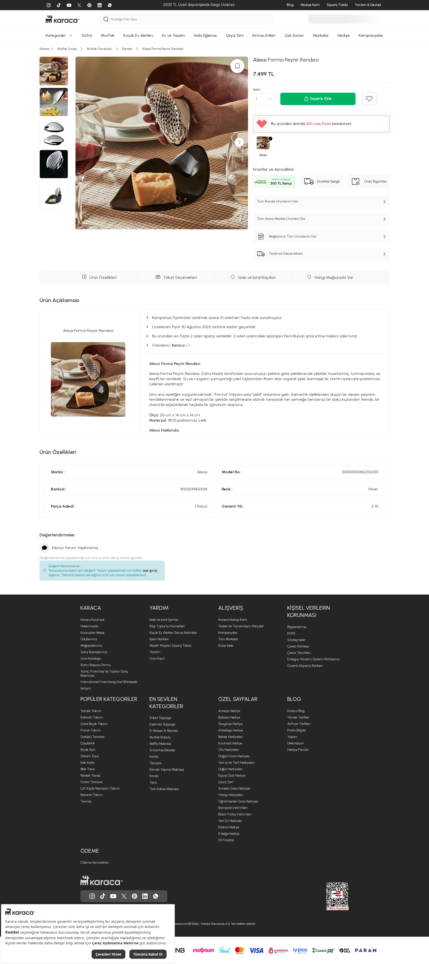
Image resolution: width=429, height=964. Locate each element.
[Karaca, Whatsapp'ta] (156, 896)
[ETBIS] (328, 896)
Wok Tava (87, 769)
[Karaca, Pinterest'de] (135, 896)
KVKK (291, 633)
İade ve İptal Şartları (164, 620)
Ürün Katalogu (90, 658)
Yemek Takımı (90, 711)
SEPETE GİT (214, 10)
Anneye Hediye (229, 711)
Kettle (153, 757)
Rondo (154, 776)
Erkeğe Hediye (228, 834)
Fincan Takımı (90, 730)
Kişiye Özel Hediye (231, 775)
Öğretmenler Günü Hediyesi (238, 801)
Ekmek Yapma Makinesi (166, 769)
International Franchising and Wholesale (108, 682)
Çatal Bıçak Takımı (93, 724)
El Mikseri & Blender (163, 731)
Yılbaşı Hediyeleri (230, 795)
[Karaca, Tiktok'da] (103, 896)
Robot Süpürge (160, 718)
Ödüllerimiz (88, 639)
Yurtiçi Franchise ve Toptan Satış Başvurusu (104, 673)
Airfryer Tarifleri (298, 724)
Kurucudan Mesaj (92, 633)
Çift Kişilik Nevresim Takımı (100, 788)
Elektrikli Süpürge (162, 724)
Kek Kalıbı (87, 763)
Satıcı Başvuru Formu (95, 665)
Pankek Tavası (90, 775)
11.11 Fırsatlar (226, 840)
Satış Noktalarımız (93, 652)
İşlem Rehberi (159, 639)
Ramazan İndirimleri (233, 808)
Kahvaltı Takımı (91, 717)
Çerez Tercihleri (299, 653)
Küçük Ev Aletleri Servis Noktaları (173, 633)
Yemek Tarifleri (298, 717)
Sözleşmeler (296, 640)
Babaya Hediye (229, 717)
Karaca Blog (296, 711)
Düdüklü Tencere (92, 737)
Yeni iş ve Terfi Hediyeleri (236, 763)
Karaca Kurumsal (92, 620)
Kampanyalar (228, 633)
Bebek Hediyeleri (230, 737)
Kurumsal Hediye (230, 743)
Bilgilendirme (296, 627)
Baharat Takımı (91, 795)
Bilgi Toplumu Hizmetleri (167, 626)
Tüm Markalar (228, 639)
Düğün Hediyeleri (230, 769)
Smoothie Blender (162, 750)
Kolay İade (225, 645)
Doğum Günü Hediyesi (234, 756)
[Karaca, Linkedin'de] (145, 896)
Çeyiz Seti (225, 782)
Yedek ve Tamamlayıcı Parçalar (241, 626)
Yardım (159, 607)
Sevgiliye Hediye (230, 724)
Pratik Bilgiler (296, 730)
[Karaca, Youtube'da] (113, 896)
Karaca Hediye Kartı (232, 620)
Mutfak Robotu (160, 737)
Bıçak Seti (87, 750)
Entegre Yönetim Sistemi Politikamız (313, 659)
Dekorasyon (295, 743)
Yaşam (292, 737)
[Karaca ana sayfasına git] (101, 880)
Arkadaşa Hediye (230, 730)
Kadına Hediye (228, 827)
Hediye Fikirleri (298, 750)
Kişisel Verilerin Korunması (308, 611)
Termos (85, 801)
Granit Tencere (91, 782)
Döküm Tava (89, 756)
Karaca (90, 607)
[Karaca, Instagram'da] (92, 896)
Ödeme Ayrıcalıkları (94, 862)
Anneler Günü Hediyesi (234, 788)
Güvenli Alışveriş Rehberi (305, 666)
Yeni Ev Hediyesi (230, 821)
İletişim (85, 688)
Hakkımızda (89, 626)
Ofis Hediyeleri (228, 750)
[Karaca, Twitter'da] (124, 896)
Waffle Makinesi (160, 744)
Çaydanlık (87, 743)
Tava (153, 782)
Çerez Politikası (298, 646)
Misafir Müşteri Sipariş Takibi (170, 645)
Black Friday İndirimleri (234, 814)
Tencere (155, 763)
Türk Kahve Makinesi (164, 789)
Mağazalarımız (91, 645)
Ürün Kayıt (157, 658)
